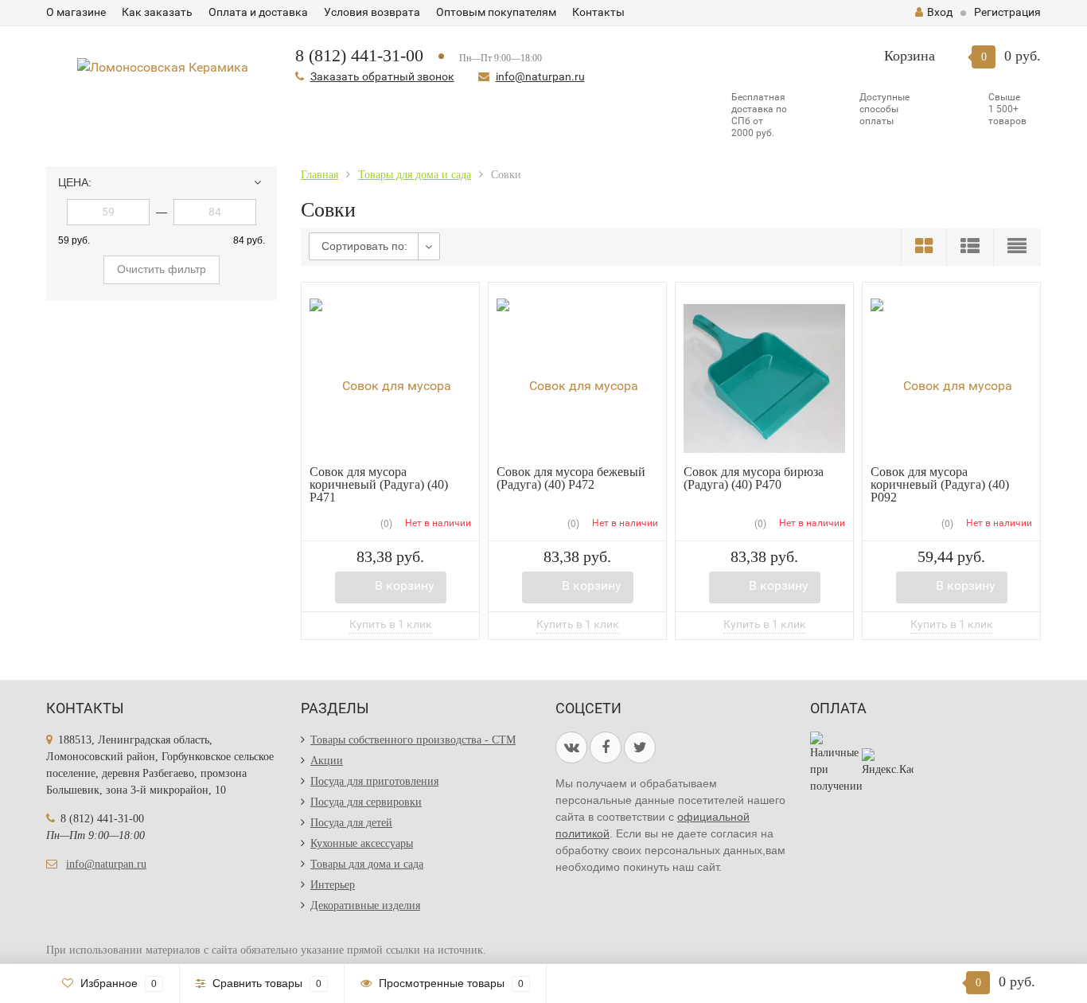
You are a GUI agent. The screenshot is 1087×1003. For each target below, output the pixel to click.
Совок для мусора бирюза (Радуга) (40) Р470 (754, 478)
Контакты (598, 12)
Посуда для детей (351, 823)
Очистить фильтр (161, 269)
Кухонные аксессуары (361, 843)
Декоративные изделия (365, 905)
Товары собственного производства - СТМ (413, 740)
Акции (326, 761)
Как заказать (157, 12)
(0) (385, 523)
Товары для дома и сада (366, 864)
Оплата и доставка (258, 12)
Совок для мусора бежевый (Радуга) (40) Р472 (571, 478)
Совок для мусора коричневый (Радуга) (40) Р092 (940, 484)
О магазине (76, 12)
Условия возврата (372, 12)
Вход (940, 12)
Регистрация (1007, 12)
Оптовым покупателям (496, 12)
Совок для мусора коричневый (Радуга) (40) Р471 (379, 484)
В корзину (404, 585)
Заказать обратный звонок (382, 76)
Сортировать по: (364, 246)
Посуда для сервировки (366, 802)
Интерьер (332, 885)
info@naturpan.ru (540, 76)
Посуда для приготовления (374, 781)
